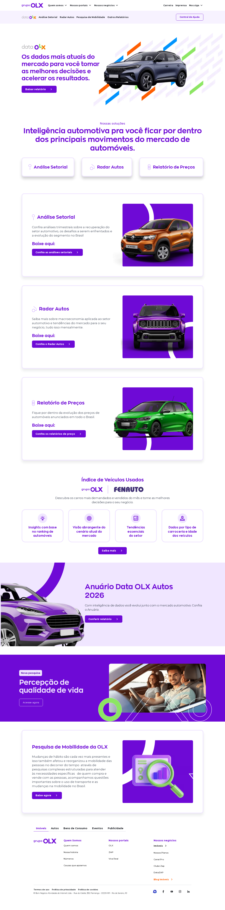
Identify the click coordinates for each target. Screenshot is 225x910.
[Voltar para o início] (32, 5)
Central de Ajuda (190, 17)
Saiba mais (109, 550)
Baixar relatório (35, 89)
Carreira (168, 5)
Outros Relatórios (117, 17)
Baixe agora (43, 795)
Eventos (97, 828)
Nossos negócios (104, 5)
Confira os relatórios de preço (55, 433)
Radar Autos (67, 17)
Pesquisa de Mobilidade (90, 17)
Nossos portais (79, 5)
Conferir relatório (100, 619)
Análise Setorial (48, 17)
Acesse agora (31, 702)
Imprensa (181, 5)
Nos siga (194, 5)
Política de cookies (88, 890)
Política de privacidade (64, 890)
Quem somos (55, 5)
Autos (55, 828)
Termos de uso (41, 890)
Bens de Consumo (75, 828)
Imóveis (41, 828)
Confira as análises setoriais (54, 252)
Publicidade (115, 828)
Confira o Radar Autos (50, 344)
